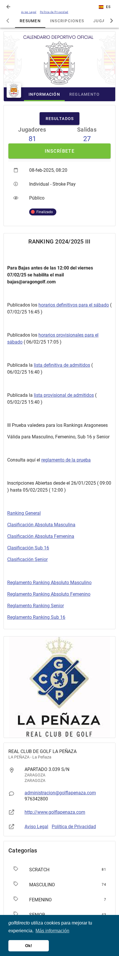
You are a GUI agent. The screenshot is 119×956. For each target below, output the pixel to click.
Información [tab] (44, 94)
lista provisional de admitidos (64, 395)
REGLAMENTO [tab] (84, 94)
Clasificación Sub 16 (28, 548)
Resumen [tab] (30, 21)
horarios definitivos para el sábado (73, 305)
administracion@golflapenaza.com (60, 793)
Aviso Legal (28, 12)
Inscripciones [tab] (67, 21)
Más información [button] (52, 930)
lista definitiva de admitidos (62, 365)
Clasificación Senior (27, 559)
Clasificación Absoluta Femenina (40, 536)
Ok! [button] (28, 945)
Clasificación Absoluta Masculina (41, 524)
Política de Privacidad (54, 12)
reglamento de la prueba (66, 460)
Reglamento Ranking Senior (35, 605)
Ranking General (24, 513)
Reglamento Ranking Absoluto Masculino (49, 582)
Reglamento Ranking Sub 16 (36, 617)
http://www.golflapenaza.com (55, 812)
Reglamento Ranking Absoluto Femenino (48, 594)
